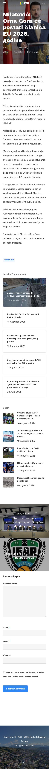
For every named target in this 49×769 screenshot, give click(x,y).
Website (6, 655)
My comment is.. (10, 584)
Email (6, 641)
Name (6, 628)
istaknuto (9, 260)
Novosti (18, 52)
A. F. (8, 47)
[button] (4, 3)
